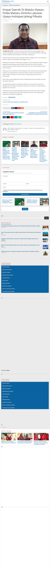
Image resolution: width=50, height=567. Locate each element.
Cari (2, 215)
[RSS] (22, 108)
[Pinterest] (19, 108)
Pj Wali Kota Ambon (6, 286)
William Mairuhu (6, 283)
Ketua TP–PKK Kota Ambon (8, 288)
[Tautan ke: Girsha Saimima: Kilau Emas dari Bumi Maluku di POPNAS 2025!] (25, 436)
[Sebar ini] (4, 117)
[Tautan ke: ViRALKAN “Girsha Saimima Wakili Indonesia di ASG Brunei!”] (8, 436)
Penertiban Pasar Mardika (8, 291)
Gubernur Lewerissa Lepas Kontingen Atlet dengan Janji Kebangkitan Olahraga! (40, 443)
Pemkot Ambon (6, 266)
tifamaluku (17, 124)
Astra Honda (5, 280)
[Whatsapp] (19, 117)
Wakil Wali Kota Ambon (7, 275)
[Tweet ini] (8, 117)
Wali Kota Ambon (6, 272)
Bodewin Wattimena (7, 269)
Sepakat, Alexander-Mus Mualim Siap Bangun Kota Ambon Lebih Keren (13, 113)
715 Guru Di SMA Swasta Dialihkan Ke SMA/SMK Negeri (15, 102)
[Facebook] (12, 108)
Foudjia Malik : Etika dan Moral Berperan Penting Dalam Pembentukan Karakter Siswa (36, 113)
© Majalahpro (4, 427)
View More (25, 209)
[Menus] (48, 1)
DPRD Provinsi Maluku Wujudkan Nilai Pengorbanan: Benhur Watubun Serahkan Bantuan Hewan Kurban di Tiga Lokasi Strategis (6, 153)
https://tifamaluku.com (12, 131)
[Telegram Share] (16, 117)
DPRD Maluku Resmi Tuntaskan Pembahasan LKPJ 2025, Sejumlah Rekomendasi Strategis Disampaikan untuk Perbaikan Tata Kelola (43, 154)
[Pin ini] (12, 117)
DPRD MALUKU (11, 97)
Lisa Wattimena (6, 277)
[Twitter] (16, 108)
